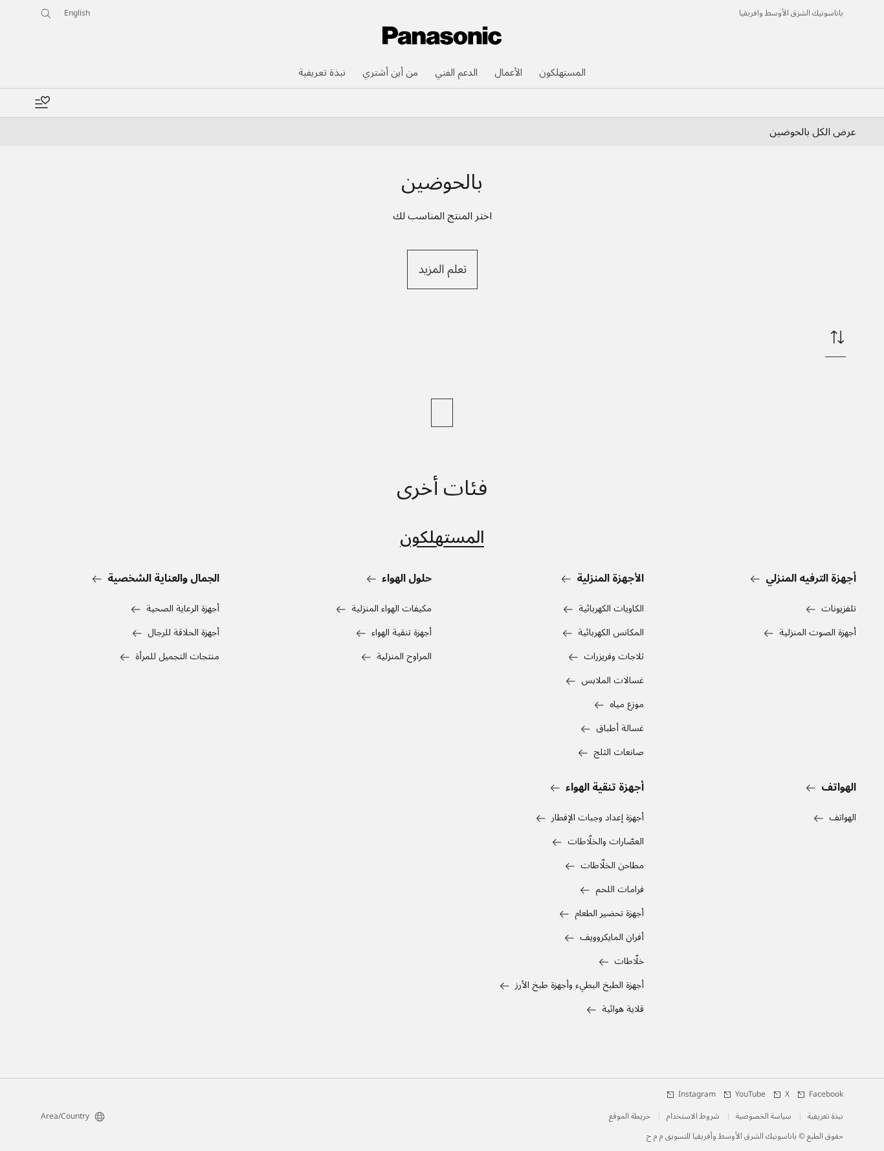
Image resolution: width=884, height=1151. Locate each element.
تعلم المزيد (442, 269)
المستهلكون (442, 537)
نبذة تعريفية (825, 1116)
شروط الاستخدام (693, 1116)
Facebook (826, 1094)
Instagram (697, 1094)
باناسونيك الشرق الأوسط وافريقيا (791, 13)
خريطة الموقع (629, 1116)
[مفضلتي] (42, 103)
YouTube (750, 1094)
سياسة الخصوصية (763, 1116)
